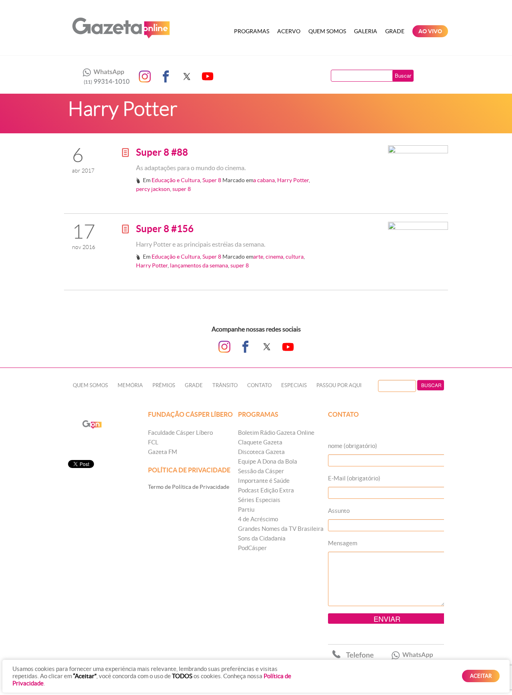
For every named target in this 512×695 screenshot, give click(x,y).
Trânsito (225, 385)
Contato (259, 385)
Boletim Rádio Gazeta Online (276, 432)
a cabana (264, 180)
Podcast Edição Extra (266, 490)
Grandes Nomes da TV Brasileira (281, 528)
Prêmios (163, 385)
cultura (295, 256)
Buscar (403, 75)
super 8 (181, 189)
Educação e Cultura (176, 180)
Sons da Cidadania (262, 538)
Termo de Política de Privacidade (188, 487)
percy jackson (153, 189)
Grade (394, 31)
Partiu (246, 509)
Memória (130, 385)
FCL (153, 442)
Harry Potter (293, 180)
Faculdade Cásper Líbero (180, 432)
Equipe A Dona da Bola (267, 461)
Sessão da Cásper (261, 471)
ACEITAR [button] (481, 676)
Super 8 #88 (162, 152)
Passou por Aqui (339, 385)
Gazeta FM (162, 451)
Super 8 (211, 180)
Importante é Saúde (264, 480)
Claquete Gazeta (260, 442)
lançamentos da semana (199, 265)
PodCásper (252, 547)
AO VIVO (430, 31)
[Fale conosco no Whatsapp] (104, 76)
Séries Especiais (259, 499)
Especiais (294, 385)
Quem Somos (327, 31)
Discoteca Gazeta (261, 451)
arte (258, 256)
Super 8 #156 (165, 228)
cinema (274, 256)
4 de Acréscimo (258, 519)
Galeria (365, 31)
